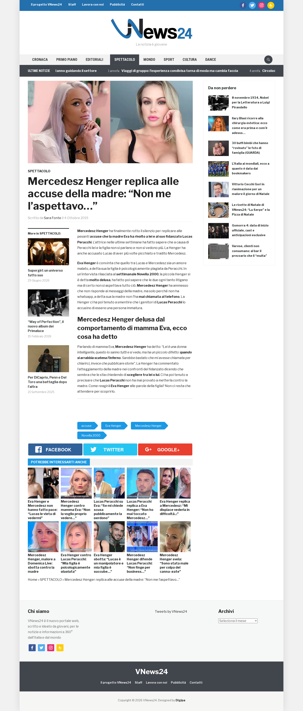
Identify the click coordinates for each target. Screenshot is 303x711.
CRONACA (40, 59)
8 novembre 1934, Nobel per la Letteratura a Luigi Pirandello (251, 102)
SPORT (169, 59)
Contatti (137, 4)
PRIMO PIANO (66, 59)
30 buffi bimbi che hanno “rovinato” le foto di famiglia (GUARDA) (250, 148)
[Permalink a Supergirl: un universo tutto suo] (48, 253)
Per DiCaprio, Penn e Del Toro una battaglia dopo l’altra (47, 382)
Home (32, 580)
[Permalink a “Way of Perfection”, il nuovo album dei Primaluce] (48, 304)
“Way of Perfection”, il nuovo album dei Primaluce (46, 326)
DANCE (210, 59)
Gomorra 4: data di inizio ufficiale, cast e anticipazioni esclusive (250, 230)
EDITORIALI (94, 59)
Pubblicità (117, 4)
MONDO (149, 59)
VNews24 (151, 671)
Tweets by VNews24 (171, 612)
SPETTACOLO (124, 59)
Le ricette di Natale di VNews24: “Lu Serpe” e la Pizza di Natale (251, 209)
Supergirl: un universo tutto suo (45, 273)
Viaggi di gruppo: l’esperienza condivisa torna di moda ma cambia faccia (157, 71)
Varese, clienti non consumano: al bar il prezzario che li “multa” (249, 251)
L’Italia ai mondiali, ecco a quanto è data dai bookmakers (250, 168)
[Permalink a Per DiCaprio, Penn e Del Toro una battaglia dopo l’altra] (48, 360)
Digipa (180, 700)
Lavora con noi (93, 4)
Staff (72, 4)
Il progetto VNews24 (46, 4)
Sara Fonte (52, 218)
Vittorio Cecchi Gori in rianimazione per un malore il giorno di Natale (250, 189)
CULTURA (190, 59)
